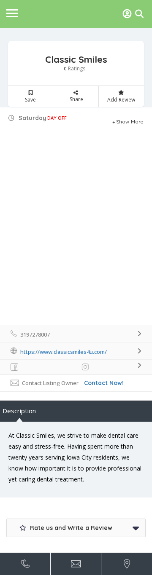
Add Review (121, 99)
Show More (130, 120)
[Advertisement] (76, 245)
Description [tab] (19, 411)
